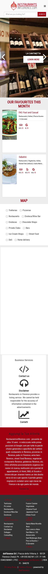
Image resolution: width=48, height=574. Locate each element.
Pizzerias (27, 210)
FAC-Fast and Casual (28, 112)
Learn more (24, 59)
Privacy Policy (11, 567)
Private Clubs (14, 228)
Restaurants (14, 216)
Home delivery (23, 239)
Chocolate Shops (29, 222)
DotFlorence (24, 570)
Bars (28, 228)
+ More (7, 538)
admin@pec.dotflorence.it (30, 560)
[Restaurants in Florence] (24, 6)
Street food (34, 234)
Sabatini (23, 157)
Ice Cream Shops (16, 234)
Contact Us (24, 488)
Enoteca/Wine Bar (33, 216)
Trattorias (13, 210)
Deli (10, 239)
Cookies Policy (25, 567)
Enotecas (13, 222)
